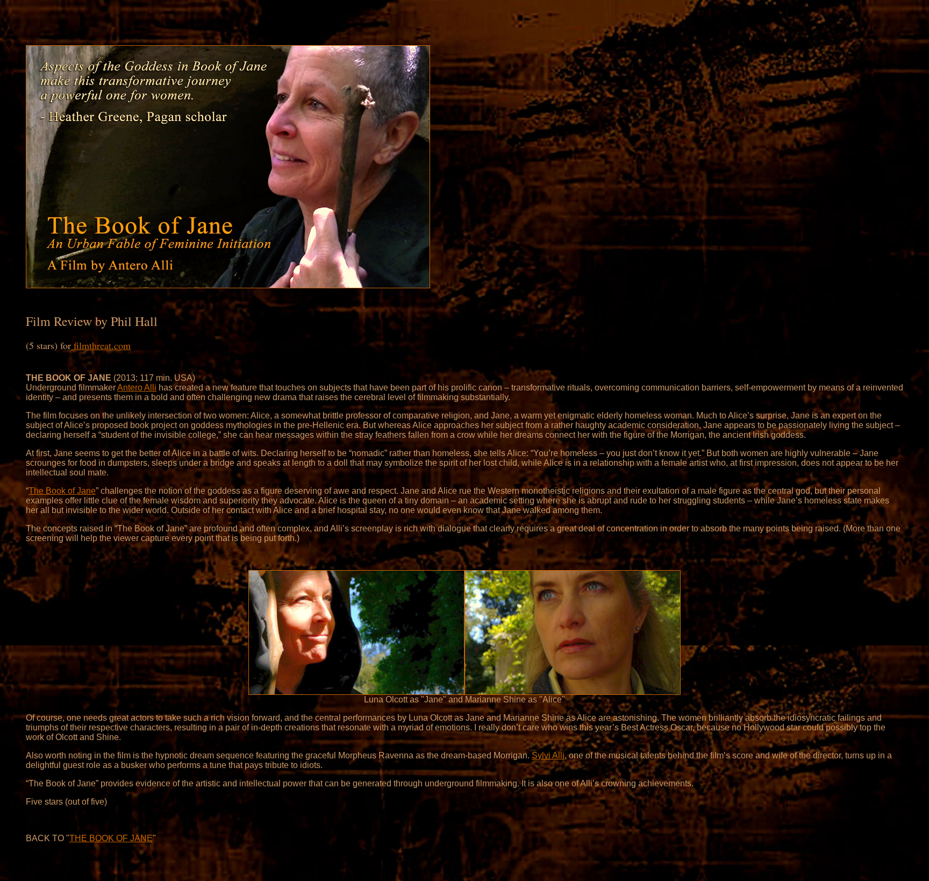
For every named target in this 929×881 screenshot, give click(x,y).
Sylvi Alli (548, 755)
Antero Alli (136, 387)
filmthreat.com (101, 345)
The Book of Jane (62, 490)
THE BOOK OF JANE (111, 838)
